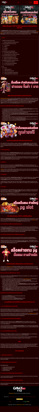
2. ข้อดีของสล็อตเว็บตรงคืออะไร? (9, 70)
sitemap (33, 396)
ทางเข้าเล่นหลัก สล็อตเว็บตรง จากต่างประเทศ (9, 55)
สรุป (3, 66)
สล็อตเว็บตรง (6, 396)
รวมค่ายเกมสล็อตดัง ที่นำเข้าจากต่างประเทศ (9, 43)
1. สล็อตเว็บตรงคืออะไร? (7, 69)
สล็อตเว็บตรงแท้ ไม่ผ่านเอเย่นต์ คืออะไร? (8, 40)
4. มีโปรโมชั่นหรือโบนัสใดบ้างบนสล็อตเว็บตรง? (11, 73)
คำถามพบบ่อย (4, 67)
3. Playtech (6, 48)
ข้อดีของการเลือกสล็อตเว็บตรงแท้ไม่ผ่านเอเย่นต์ (11, 42)
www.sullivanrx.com (27, 278)
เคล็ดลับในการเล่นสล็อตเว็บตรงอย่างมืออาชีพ (11, 58)
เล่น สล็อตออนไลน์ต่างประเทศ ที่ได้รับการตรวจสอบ (11, 54)
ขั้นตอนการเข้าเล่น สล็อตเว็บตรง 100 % (10, 57)
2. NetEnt (5, 46)
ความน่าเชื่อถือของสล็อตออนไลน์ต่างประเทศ (10, 52)
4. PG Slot (5, 49)
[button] (18, 2)
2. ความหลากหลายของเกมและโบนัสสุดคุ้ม (10, 63)
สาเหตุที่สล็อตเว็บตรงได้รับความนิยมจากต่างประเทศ (10, 60)
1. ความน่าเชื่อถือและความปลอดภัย (9, 61)
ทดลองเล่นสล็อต (12, 396)
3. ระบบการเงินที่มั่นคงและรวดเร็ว (9, 64)
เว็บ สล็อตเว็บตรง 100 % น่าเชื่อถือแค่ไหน (8, 51)
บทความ (17, 396)
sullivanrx (34, 219)
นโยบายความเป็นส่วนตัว (23, 396)
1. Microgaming (7, 45)
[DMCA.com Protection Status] (19, 399)
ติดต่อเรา (29, 396)
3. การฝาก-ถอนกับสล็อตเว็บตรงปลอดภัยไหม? (11, 72)
